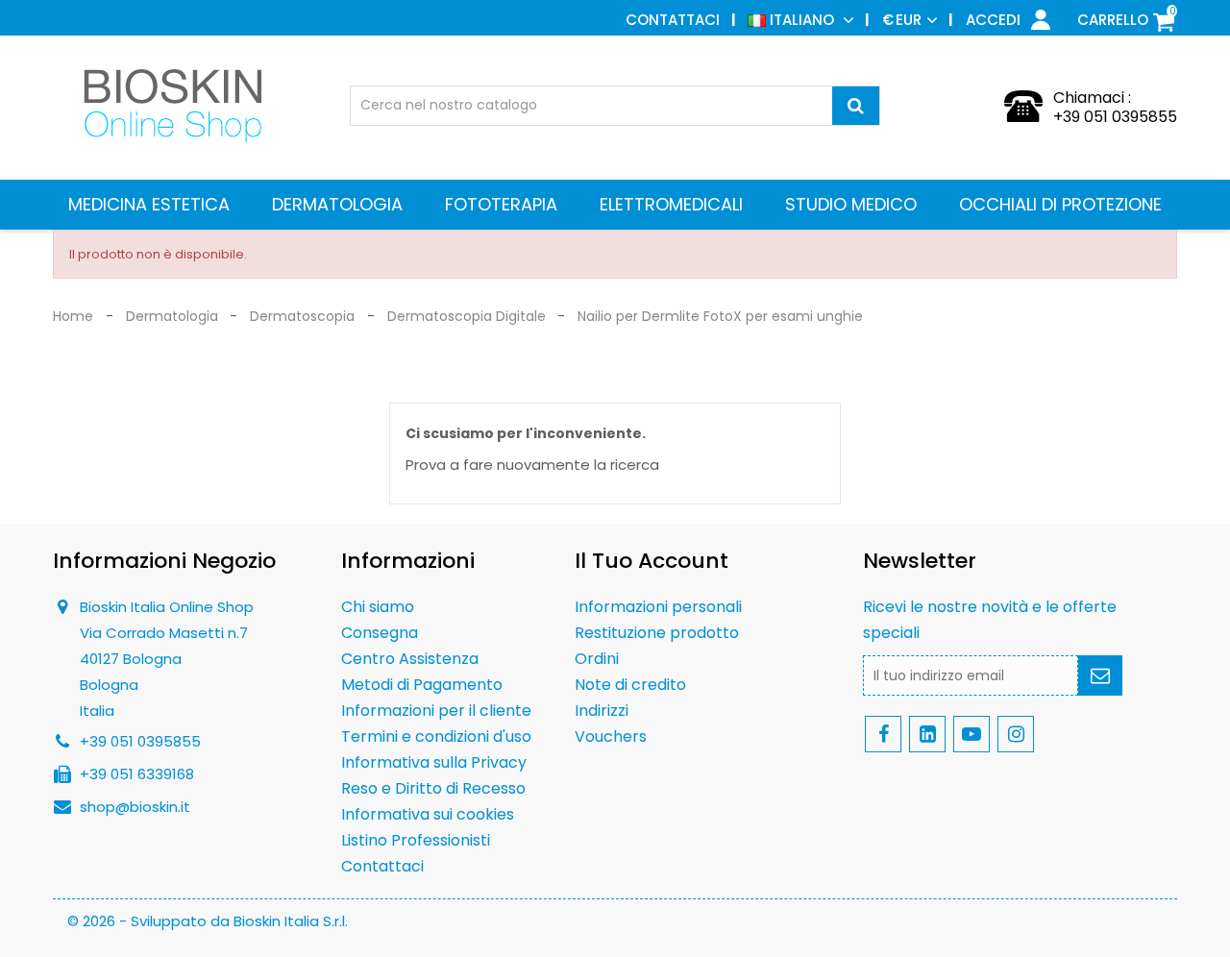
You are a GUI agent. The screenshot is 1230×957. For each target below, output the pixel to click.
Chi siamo (377, 607)
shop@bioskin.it (135, 807)
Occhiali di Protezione (1060, 204)
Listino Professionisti (415, 840)
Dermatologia (337, 204)
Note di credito (630, 685)
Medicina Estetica (149, 204)
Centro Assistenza (410, 659)
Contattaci (673, 20)
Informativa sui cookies (427, 814)
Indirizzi (601, 710)
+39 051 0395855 (1115, 117)
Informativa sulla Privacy (434, 762)
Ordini (597, 659)
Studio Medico (851, 204)
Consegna (379, 633)
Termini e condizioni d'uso (436, 736)
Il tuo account (651, 561)
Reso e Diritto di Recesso (433, 788)
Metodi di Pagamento (422, 685)
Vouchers (611, 736)
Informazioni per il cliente (436, 710)
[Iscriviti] (1100, 675)
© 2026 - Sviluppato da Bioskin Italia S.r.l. (207, 921)
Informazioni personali (658, 607)
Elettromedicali (671, 204)
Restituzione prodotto (657, 633)
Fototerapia (501, 204)
